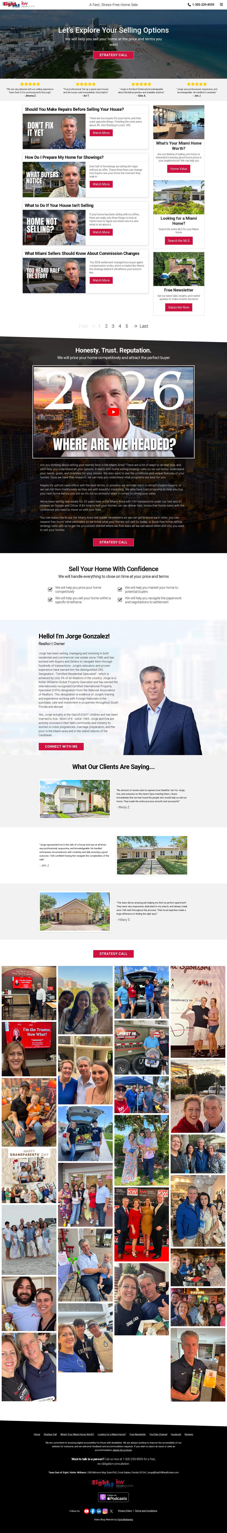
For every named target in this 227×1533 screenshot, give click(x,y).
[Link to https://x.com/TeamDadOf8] (111, 1511)
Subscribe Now (178, 307)
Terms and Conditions (146, 1510)
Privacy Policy (125, 1510)
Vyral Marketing (125, 1519)
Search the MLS (179, 241)
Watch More (101, 133)
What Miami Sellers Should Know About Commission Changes (82, 253)
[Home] (18, 4)
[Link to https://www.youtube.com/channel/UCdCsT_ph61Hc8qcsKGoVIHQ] (86, 1511)
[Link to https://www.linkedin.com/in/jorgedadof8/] (99, 1511)
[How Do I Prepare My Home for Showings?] (54, 179)
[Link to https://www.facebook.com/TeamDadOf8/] (92, 1511)
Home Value (178, 169)
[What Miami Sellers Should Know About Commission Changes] (54, 275)
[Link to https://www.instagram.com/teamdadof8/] (105, 1511)
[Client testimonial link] (75, 799)
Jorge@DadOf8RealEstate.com (163, 1472)
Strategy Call (113, 55)
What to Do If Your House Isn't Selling (59, 205)
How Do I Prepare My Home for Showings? (64, 157)
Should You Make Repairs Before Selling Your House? (74, 109)
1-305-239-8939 (202, 4)
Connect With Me (61, 746)
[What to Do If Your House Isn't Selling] (54, 227)
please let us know (122, 1450)
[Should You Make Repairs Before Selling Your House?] (54, 131)
